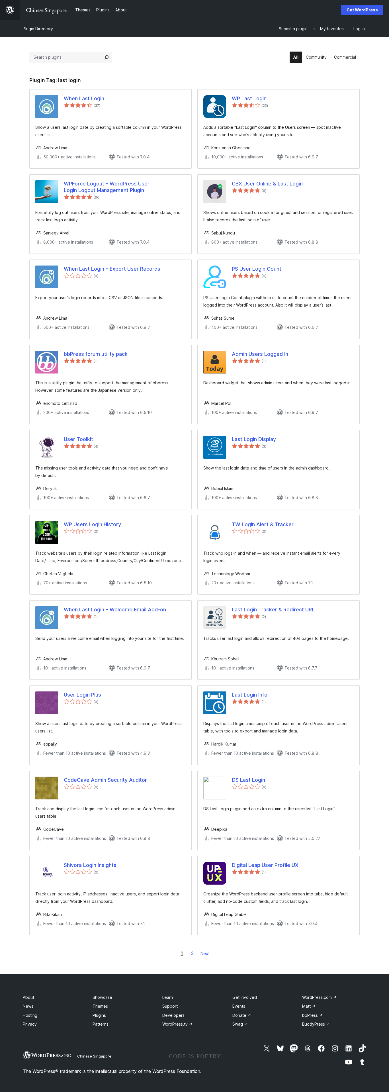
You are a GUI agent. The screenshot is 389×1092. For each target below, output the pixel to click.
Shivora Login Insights (90, 865)
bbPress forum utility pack (96, 354)
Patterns (100, 1024)
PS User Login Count (256, 269)
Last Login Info (249, 695)
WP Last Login (249, 98)
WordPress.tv (177, 1024)
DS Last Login (248, 780)
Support (170, 1006)
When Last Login (84, 98)
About (28, 997)
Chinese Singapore (94, 1056)
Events (238, 1006)
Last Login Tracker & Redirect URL (273, 610)
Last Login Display (254, 439)
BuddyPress (316, 1024)
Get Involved (244, 997)
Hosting (30, 1015)
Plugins (99, 1015)
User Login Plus (82, 695)
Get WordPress (362, 9)
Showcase (102, 997)
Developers (173, 1015)
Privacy (30, 1024)
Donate (241, 1015)
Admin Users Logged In (260, 354)
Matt (309, 1006)
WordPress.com (319, 997)
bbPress (312, 1015)
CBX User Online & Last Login (267, 184)
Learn (167, 997)
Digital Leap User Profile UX (265, 865)
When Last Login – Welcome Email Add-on (115, 610)
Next (205, 953)
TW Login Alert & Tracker (263, 524)
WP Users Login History (92, 524)
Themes (100, 1006)
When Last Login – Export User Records (112, 269)
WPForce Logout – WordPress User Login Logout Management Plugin (107, 187)
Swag (240, 1024)
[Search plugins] (106, 57)
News (28, 1006)
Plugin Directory (38, 28)
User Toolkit (78, 439)
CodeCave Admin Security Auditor (105, 780)
